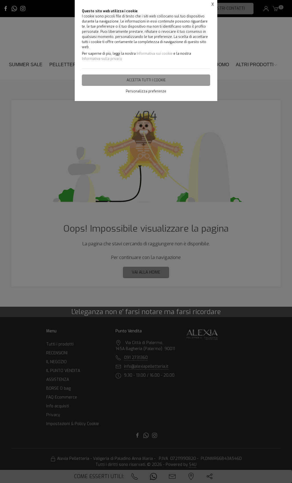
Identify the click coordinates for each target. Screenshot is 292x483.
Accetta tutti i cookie (146, 80)
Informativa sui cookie (155, 53)
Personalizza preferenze (146, 91)
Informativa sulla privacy (102, 58)
